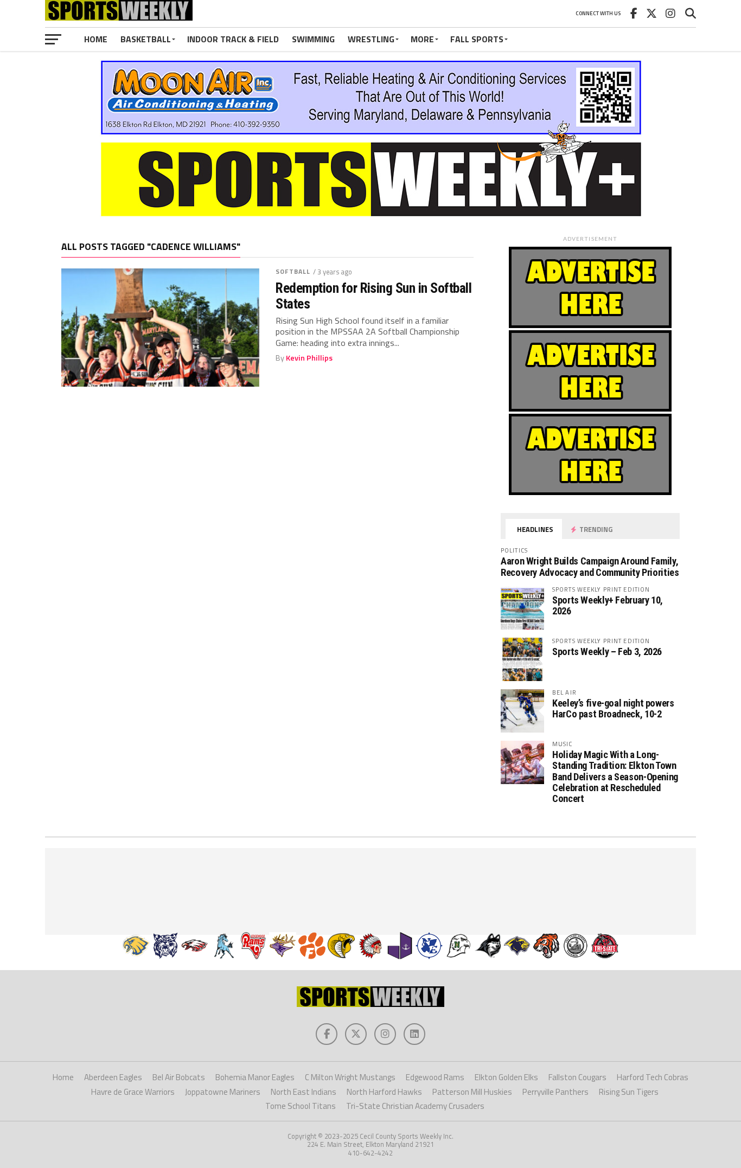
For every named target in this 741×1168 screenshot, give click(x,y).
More (422, 39)
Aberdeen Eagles (113, 1077)
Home (95, 39)
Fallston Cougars (577, 1077)
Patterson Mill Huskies (472, 1092)
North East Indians (303, 1092)
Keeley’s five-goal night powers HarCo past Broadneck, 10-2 (613, 708)
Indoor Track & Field (233, 39)
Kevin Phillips (309, 358)
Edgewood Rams (435, 1077)
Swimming (313, 39)
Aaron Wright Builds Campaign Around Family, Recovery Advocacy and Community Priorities (590, 566)
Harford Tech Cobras (652, 1077)
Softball (293, 271)
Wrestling (371, 39)
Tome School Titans (300, 1106)
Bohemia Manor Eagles (255, 1077)
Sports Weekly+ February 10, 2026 (607, 605)
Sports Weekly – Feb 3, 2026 (607, 651)
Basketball (145, 39)
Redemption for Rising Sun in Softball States (373, 295)
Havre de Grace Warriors (133, 1092)
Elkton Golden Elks (506, 1077)
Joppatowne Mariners (222, 1092)
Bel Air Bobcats (178, 1077)
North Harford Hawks (384, 1092)
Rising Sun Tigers (629, 1092)
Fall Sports (476, 39)
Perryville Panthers (555, 1092)
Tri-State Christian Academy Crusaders (415, 1106)
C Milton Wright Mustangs (350, 1077)
